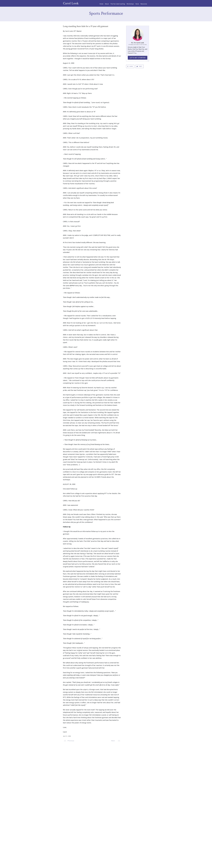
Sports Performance (106, 13)
